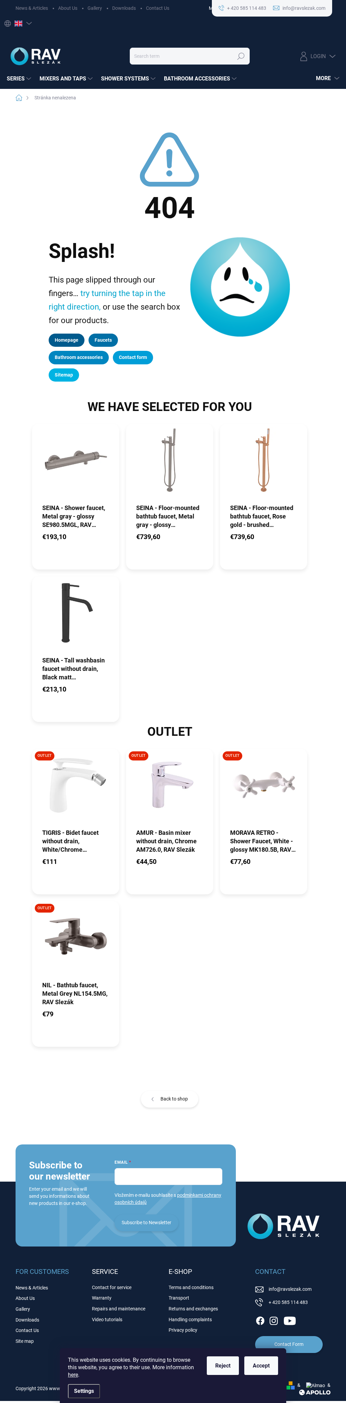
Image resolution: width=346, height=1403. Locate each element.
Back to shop (174, 1099)
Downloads (124, 8)
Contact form (133, 357)
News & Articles (32, 8)
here (73, 1375)
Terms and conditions (191, 1287)
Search (240, 56)
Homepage (66, 340)
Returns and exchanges (193, 1308)
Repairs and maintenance (118, 1308)
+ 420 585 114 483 (288, 1302)
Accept (261, 1365)
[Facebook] (260, 1319)
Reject (222, 1365)
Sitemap (64, 375)
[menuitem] (20, 79)
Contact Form (288, 1344)
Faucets (103, 340)
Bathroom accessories (79, 357)
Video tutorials (107, 1319)
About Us (67, 8)
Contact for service (111, 1287)
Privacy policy (183, 1330)
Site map (25, 1341)
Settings (84, 1391)
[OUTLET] (75, 788)
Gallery (95, 8)
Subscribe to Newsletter (146, 1222)
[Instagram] (274, 1319)
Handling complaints (190, 1319)
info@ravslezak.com (290, 1289)
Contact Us (157, 8)
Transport (179, 1298)
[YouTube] (289, 1319)
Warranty (102, 1298)
